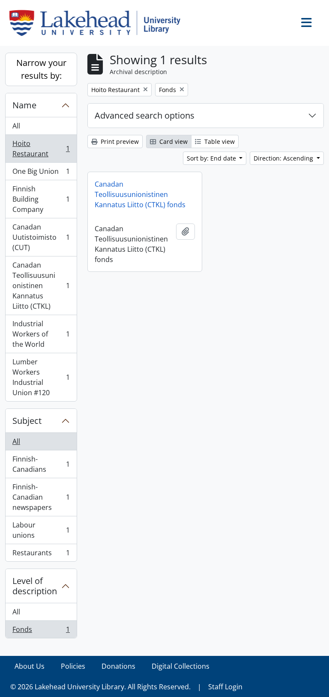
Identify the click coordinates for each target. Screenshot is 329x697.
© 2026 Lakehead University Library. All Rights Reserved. (100, 686)
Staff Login (225, 686)
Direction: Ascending (284, 158)
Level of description (34, 586)
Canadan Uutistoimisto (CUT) (41, 237)
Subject (27, 420)
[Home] (98, 22)
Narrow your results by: (41, 69)
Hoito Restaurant (41, 148)
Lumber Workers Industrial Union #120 (41, 377)
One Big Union (41, 173)
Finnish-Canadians (41, 464)
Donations (118, 666)
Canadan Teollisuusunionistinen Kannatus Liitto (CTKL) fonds (140, 194)
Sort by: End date (212, 158)
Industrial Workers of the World (41, 334)
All (16, 126)
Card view (173, 141)
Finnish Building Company (41, 199)
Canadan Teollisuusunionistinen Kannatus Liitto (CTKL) (41, 285)
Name (24, 105)
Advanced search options (144, 115)
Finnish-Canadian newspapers (41, 497)
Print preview (119, 141)
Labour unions (41, 530)
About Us (30, 666)
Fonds (41, 631)
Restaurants (41, 554)
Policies (73, 666)
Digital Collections (180, 666)
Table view (219, 141)
